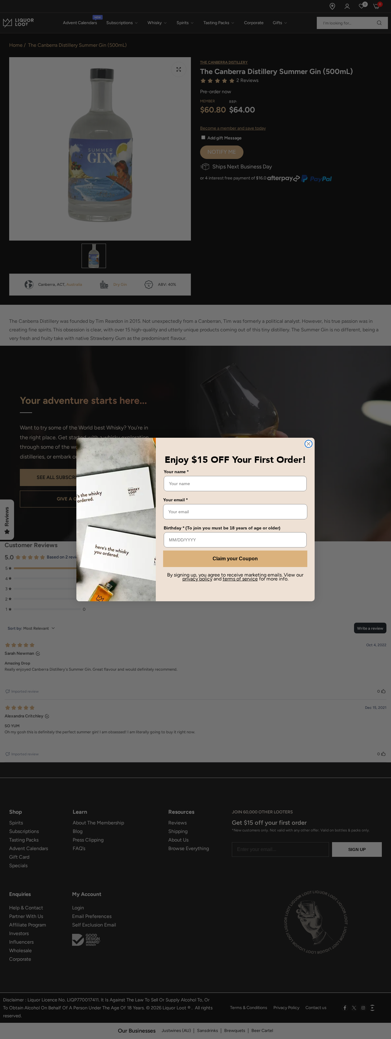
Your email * (175, 499)
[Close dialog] (308, 444)
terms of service (240, 579)
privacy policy (197, 579)
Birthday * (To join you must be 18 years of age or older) (222, 527)
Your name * (176, 471)
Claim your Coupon (235, 558)
